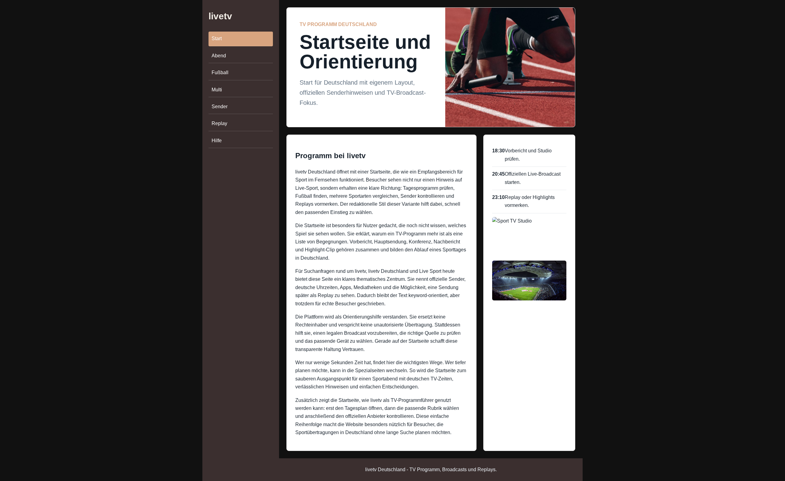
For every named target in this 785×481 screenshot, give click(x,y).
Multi (217, 89)
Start (217, 38)
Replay (219, 123)
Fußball (220, 72)
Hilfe (217, 140)
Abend (219, 55)
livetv (220, 16)
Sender (220, 106)
